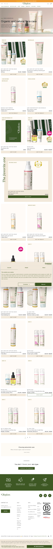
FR (50, 536)
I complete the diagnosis (26, 468)
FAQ (18, 518)
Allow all (43, 284)
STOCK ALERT (39, 394)
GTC (38, 506)
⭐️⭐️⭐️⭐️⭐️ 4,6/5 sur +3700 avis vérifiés (26, 1)
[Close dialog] (52, 544)
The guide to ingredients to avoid (31, 518)
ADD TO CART (13, 74)
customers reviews (32, 514)
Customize (25, 284)
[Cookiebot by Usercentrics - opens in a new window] (46, 264)
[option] (51, 536)
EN (48, 536)
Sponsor (19, 505)
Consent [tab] (9, 267)
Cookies (39, 512)
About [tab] (43, 267)
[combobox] (48, 536)
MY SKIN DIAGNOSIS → (39, 546)
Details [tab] (26, 267)
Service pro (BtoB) (32, 509)
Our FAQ (5, 511)
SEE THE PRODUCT (13, 113)
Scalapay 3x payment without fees (40, 536)
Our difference (31, 511)
